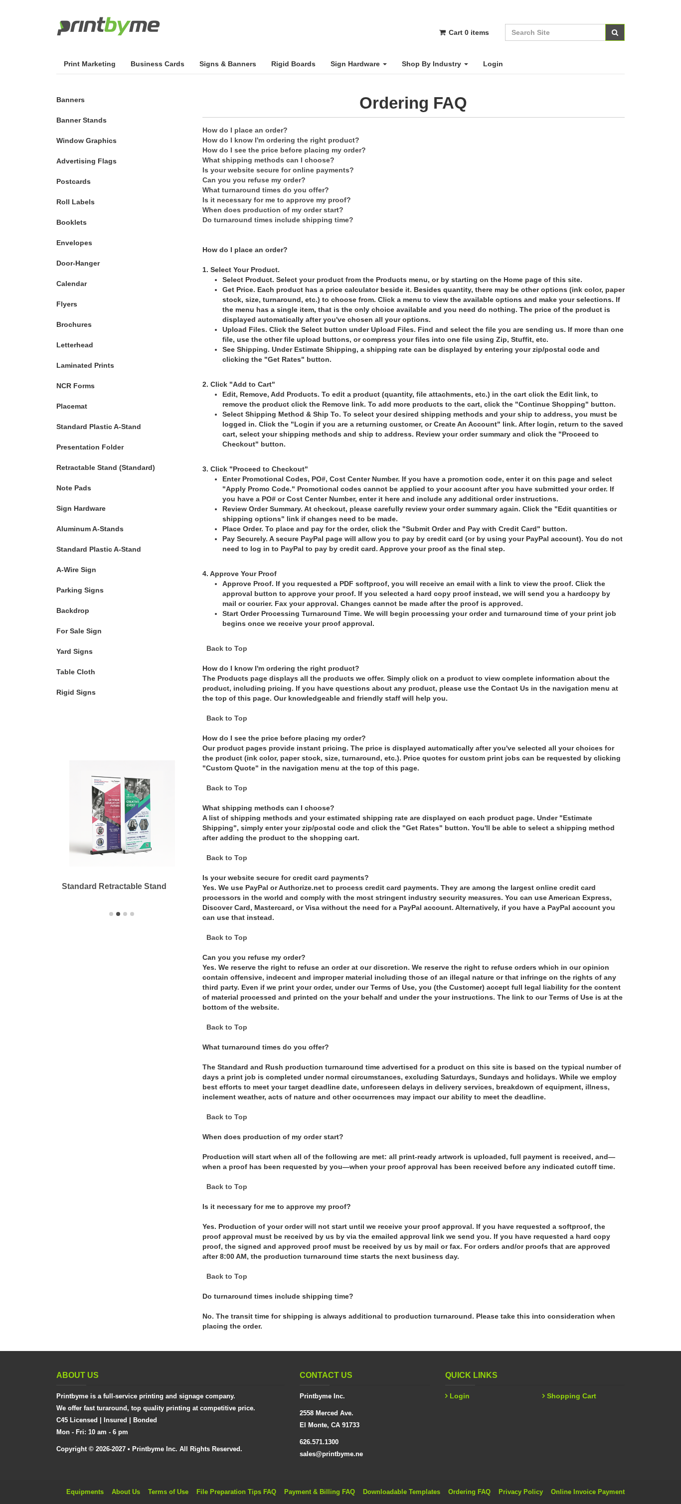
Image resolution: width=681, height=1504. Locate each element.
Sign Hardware (356, 64)
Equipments (85, 1492)
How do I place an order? (245, 130)
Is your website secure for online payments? (278, 170)
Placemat (71, 406)
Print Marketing (90, 64)
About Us (126, 1492)
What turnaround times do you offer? (265, 190)
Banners (70, 100)
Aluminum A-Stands (90, 529)
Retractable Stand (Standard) (105, 467)
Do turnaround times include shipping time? (277, 220)
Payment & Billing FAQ (319, 1492)
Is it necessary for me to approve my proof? (276, 200)
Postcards (73, 181)
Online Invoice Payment (588, 1492)
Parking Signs (80, 590)
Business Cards (157, 64)
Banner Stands (81, 120)
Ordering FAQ (469, 1492)
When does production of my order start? (272, 210)
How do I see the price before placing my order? (284, 150)
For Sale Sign (79, 631)
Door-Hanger (78, 263)
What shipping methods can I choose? (268, 160)
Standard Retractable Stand (114, 886)
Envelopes (74, 243)
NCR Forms (75, 386)
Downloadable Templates (401, 1492)
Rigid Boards (293, 64)
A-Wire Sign (76, 570)
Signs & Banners (227, 64)
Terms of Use (168, 1492)
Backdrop (72, 610)
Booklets (71, 222)
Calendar (71, 284)
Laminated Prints (85, 365)
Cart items (468, 32)
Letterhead (74, 345)
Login (493, 64)
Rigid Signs (76, 692)
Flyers (66, 304)
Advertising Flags (86, 161)
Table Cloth (75, 672)
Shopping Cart (571, 1396)
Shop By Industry (432, 64)
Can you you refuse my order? (254, 180)
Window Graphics (86, 141)
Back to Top (226, 648)
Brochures (74, 324)
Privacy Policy (521, 1492)
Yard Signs (74, 651)
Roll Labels (75, 202)
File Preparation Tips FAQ (236, 1492)
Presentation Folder (90, 447)
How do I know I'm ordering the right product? (280, 140)
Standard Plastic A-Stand (98, 427)
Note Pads (73, 488)
